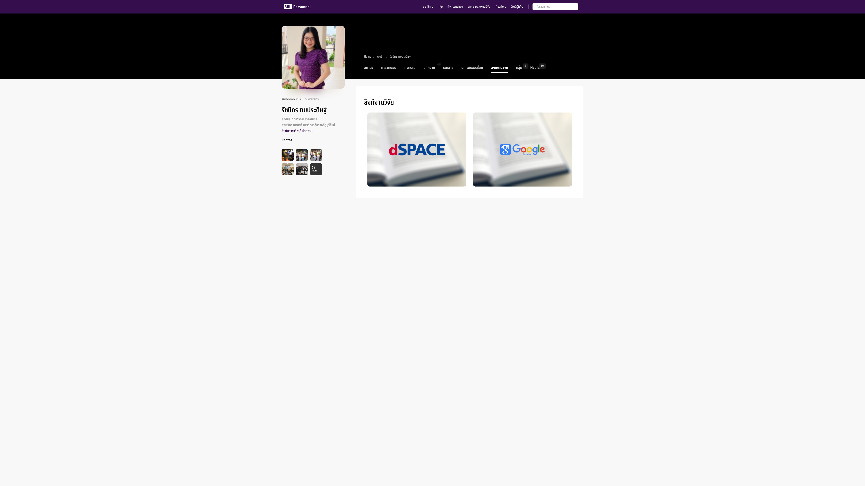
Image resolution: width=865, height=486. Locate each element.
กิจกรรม (409, 68)
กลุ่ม (440, 6)
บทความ (429, 68)
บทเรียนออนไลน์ (472, 68)
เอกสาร (448, 68)
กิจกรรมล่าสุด (455, 6)
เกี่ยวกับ (499, 6)
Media (534, 67)
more (314, 169)
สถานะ (368, 68)
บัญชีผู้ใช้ (516, 6)
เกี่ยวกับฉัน (388, 68)
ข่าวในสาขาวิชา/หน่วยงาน (297, 131)
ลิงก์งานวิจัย (499, 68)
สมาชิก (427, 6)
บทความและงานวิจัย (478, 6)
